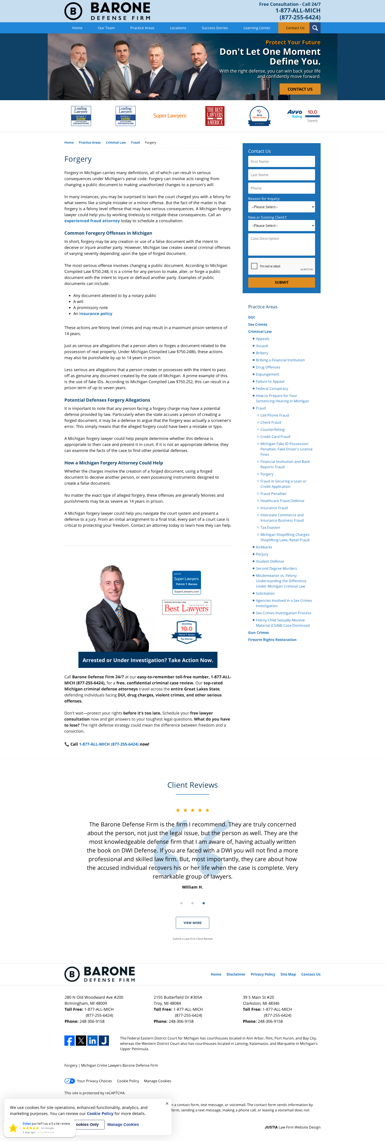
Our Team (106, 27)
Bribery (262, 352)
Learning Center (257, 27)
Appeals (262, 338)
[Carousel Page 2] (192, 903)
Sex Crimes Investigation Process (283, 612)
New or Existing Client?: (267, 217)
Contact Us (295, 27)
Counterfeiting (272, 429)
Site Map (288, 974)
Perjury (262, 554)
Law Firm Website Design (293, 1127)
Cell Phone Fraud (274, 415)
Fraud (261, 408)
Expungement (267, 374)
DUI (251, 317)
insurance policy (95, 313)
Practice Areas (142, 27)
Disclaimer (236, 974)
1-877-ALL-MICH (99, 1012)
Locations (178, 27)
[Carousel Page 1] (181, 903)
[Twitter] (81, 1040)
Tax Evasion (270, 527)
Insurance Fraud (274, 507)
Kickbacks (264, 547)
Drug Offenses (268, 367)
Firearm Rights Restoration (272, 639)
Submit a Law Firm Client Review (193, 939)
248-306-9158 (92, 1021)
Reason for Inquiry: (264, 198)
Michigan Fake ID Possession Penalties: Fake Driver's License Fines (286, 449)
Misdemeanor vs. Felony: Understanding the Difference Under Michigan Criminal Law (281, 581)
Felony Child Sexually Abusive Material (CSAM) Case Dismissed (283, 623)
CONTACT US (300, 89)
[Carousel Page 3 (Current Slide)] (203, 903)
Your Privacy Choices (94, 1080)
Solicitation (265, 593)
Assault (262, 345)
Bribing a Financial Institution (280, 360)
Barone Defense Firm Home (107, 11)
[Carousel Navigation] (192, 903)
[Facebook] (69, 1040)
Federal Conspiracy (272, 388)
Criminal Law (260, 331)
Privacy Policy (263, 974)
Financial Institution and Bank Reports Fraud (285, 464)
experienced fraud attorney (92, 220)
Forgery (266, 474)
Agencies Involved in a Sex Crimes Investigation (284, 603)
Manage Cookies (157, 1080)
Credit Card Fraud (275, 436)
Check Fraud (270, 422)
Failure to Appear (270, 381)
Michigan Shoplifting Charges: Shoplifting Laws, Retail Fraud (285, 537)
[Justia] (104, 1040)
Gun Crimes (258, 632)
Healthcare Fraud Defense (282, 500)
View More (193, 923)
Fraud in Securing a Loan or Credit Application (283, 484)
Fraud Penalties (273, 493)
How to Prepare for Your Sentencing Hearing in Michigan (282, 398)
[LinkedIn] (92, 1040)
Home (77, 27)
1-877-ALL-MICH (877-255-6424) (109, 744)
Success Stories (215, 27)
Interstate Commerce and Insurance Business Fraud (282, 518)
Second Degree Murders (276, 568)
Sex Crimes (257, 324)
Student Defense (270, 561)
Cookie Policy (128, 1080)
